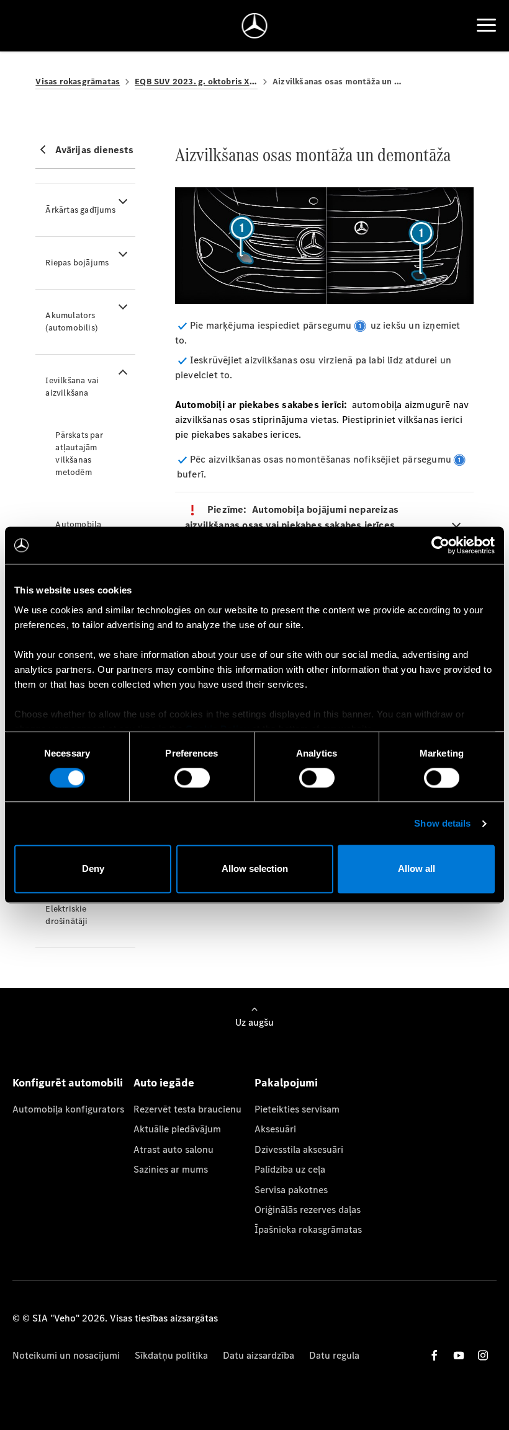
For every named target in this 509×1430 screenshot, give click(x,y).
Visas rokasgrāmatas (77, 81)
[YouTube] (458, 1355)
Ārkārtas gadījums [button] (80, 210)
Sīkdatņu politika (171, 1355)
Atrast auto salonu (173, 1149)
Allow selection (255, 869)
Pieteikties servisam (297, 1109)
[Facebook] (434, 1355)
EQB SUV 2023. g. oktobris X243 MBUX (196, 81)
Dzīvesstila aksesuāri (298, 1149)
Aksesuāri (275, 1128)
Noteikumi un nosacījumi (66, 1355)
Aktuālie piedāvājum (177, 1128)
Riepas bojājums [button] (77, 263)
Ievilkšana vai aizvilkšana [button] (72, 387)
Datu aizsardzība (258, 1355)
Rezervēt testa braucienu (187, 1109)
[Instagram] (482, 1355)
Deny (93, 869)
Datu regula (334, 1355)
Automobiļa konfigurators (68, 1109)
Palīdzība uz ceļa (289, 1169)
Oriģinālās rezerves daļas (307, 1209)
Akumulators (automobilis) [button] (71, 321)
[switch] (192, 778)
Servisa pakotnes (291, 1189)
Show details (442, 823)
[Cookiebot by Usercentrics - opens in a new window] (440, 545)
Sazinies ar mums (170, 1169)
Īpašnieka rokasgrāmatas (308, 1229)
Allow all (416, 869)
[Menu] (486, 25)
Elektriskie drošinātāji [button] (66, 915)
